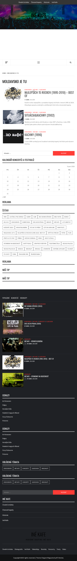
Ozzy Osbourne (7, 417)
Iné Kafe (54, 2)
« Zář (4, 197)
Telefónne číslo (54, 243)
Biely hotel (57, 217)
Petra (63, 233)
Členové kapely (36, 2)
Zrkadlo (37, 249)
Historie (46, 2)
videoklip (29, 249)
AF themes (59, 558)
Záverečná (46, 249)
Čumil (14, 254)
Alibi (34, 217)
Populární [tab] (5, 298)
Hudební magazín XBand (10, 413)
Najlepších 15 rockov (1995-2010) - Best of (31, 233)
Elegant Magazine (48, 558)
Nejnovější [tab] (14, 298)
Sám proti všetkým (40, 243)
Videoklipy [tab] (23, 298)
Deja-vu (6, 222)
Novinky (44, 549)
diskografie (15, 222)
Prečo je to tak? (9, 238)
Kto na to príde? (35, 227)
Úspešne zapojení (59, 249)
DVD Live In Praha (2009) (32, 323)
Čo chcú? (7, 254)
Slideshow (42, 89)
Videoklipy (27, 339)
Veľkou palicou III (9, 249)
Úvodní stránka (24, 2)
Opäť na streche (53, 233)
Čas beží (70, 249)
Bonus (66, 217)
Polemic (5, 421)
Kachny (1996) (33, 134)
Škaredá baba (35, 254)
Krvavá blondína (21, 227)
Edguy (4, 405)
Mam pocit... (61, 227)
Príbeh (20, 238)
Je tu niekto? (66, 222)
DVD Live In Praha (38, 222)
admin (27, 100)
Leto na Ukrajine (49, 227)
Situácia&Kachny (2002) (39, 115)
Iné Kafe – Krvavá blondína (33, 341)
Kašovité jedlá (8, 227)
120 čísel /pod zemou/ (16, 217)
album (28, 217)
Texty (58, 549)
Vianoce (20, 249)
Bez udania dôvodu (45, 217)
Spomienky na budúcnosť (12, 243)
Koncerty (42, 321)
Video (64, 549)
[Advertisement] (38, 44)
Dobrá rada (26, 222)
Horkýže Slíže (7, 409)
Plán (69, 233)
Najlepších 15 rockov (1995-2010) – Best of (49, 94)
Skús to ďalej (49, 238)
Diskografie (28, 89)
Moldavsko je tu (9, 233)
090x (5, 217)
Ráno (40, 238)
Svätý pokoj (27, 243)
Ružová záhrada (30, 238)
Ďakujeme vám (23, 254)
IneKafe (49, 222)
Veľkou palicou (68, 243)
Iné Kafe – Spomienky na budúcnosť (36, 376)
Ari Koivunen (6, 401)
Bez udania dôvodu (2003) (33, 306)
